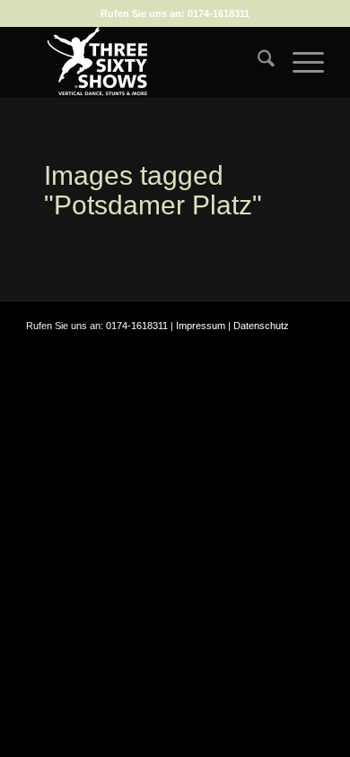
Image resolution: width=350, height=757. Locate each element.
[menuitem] (257, 62)
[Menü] (299, 62)
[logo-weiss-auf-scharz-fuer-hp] (145, 62)
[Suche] (257, 62)
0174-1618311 (218, 13)
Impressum (200, 325)
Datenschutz (261, 325)
